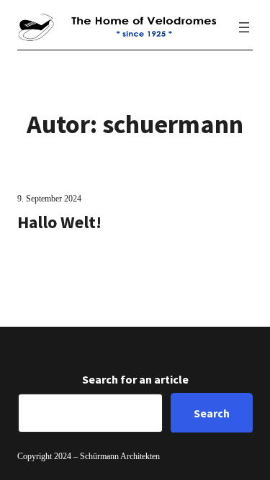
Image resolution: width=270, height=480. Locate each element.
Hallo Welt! (59, 222)
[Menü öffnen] (244, 27)
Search (212, 413)
